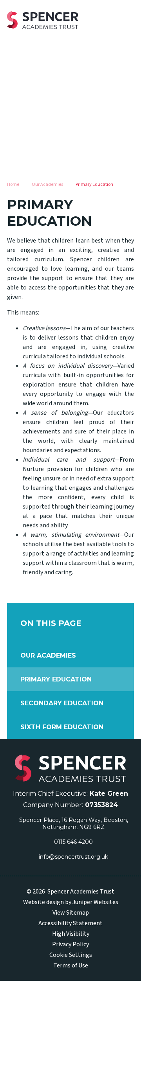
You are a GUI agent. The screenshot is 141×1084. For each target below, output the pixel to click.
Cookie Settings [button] (70, 955)
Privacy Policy (70, 944)
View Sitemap (70, 912)
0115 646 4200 (73, 841)
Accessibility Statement (70, 923)
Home (13, 184)
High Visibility (70, 933)
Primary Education (94, 184)
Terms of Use (70, 965)
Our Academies (47, 184)
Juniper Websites (95, 902)
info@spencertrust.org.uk (73, 856)
